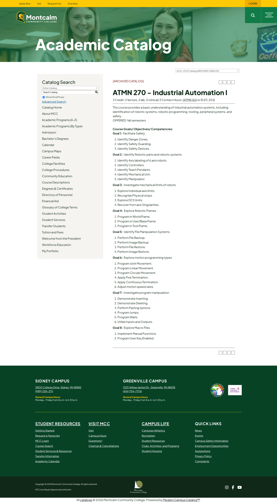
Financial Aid (50, 201)
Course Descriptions (56, 182)
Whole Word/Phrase (55, 97)
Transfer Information (47, 456)
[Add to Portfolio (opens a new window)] (220, 82)
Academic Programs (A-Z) (59, 120)
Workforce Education (56, 245)
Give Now (73, 3)
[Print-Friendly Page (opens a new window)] (229, 82)
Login (253, 3)
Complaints (202, 461)
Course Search (44, 446)
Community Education (57, 176)
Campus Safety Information (211, 440)
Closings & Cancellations (103, 446)
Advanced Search (54, 101)
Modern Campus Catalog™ (181, 500)
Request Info (54, 3)
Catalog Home (52, 107)
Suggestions (202, 451)
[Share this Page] (224, 82)
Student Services (53, 220)
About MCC (50, 113)
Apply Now (24, 3)
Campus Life (155, 423)
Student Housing (152, 451)
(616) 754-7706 (132, 391)
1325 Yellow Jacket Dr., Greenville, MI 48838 (149, 387)
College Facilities (53, 163)
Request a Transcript (47, 435)
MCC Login (42, 440)
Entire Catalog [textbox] (50, 88)
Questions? (95, 440)
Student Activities (54, 213)
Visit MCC (99, 423)
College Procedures (55, 170)
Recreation (148, 435)
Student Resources (57, 423)
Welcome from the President (61, 238)
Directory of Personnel (57, 195)
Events (199, 435)
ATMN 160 (190, 100)
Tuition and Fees (52, 232)
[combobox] (208, 71)
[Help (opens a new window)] (233, 82)
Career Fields (51, 157)
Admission (49, 132)
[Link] (40, 16)
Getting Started (44, 430)
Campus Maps (51, 151)
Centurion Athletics (153, 430)
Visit (39, 3)
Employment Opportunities (211, 446)
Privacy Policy (203, 456)
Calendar (48, 145)
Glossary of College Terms (59, 207)
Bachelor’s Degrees (55, 138)
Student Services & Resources (53, 451)
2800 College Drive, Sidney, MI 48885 (58, 387)
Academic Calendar (47, 461)
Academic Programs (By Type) (62, 126)
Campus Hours (97, 435)
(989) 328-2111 (44, 391)
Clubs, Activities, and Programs (160, 446)
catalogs (86, 500)
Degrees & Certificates (57, 188)
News (198, 430)
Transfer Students (54, 226)
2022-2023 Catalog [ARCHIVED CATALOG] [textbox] (197, 71)
